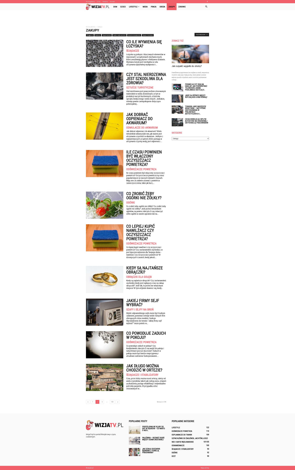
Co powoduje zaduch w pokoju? (146, 335)
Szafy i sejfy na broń (119, 35)
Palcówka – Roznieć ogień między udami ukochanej (153, 439)
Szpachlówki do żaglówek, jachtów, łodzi (190, 438)
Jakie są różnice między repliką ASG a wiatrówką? (196, 96)
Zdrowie (182, 7)
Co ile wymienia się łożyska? (144, 43)
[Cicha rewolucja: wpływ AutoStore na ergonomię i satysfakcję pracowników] (177, 122)
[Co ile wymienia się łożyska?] (104, 53)
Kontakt (112, 1)
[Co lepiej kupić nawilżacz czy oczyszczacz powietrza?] (104, 237)
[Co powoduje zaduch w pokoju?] (104, 344)
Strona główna (90, 1)
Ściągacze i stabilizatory (142, 374)
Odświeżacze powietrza (141, 169)
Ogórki (130, 202)
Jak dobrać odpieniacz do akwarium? (139, 118)
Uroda (162, 7)
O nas (98, 1)
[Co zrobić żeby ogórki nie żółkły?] (104, 205)
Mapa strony (205, 468)
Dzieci (123, 7)
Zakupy (171, 7)
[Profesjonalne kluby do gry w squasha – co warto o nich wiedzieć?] (134, 430)
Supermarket (107, 35)
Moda (145, 7)
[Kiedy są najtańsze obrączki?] (104, 279)
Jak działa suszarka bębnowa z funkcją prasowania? (151, 451)
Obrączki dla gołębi (139, 276)
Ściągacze (90, 35)
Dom (115, 7)
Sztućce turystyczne (134, 35)
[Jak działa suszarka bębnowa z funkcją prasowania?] (134, 452)
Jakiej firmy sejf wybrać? (142, 302)
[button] (206, 6)
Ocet (174, 456)
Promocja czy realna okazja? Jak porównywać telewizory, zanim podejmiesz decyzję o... (196, 87)
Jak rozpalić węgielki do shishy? (187, 66)
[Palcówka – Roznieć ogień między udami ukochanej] (134, 441)
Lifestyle (133, 7)
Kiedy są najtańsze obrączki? (144, 270)
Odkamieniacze (178, 445)
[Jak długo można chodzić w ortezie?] (104, 377)
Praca (153, 7)
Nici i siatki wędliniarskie (183, 442)
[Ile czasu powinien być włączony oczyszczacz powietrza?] (104, 163)
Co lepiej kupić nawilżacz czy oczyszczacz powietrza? (140, 232)
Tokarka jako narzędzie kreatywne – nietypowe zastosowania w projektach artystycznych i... (195, 110)
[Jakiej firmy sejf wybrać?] (104, 312)
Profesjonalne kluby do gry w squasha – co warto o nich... (153, 428)
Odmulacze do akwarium (142, 127)
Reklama (105, 1)
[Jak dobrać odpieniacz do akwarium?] (104, 126)
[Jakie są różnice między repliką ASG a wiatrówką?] (177, 98)
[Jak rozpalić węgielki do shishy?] (190, 54)
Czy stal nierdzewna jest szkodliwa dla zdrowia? (146, 78)
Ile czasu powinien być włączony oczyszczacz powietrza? (144, 158)
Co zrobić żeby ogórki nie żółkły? (144, 195)
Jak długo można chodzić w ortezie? (144, 368)
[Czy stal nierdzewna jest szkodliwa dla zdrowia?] (104, 86)
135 (112, 402)
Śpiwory (97, 35)
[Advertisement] (147, 18)
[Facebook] (207, 1)
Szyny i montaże (148, 35)
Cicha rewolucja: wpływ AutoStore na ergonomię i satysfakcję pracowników (196, 121)
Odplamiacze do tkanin (182, 435)
